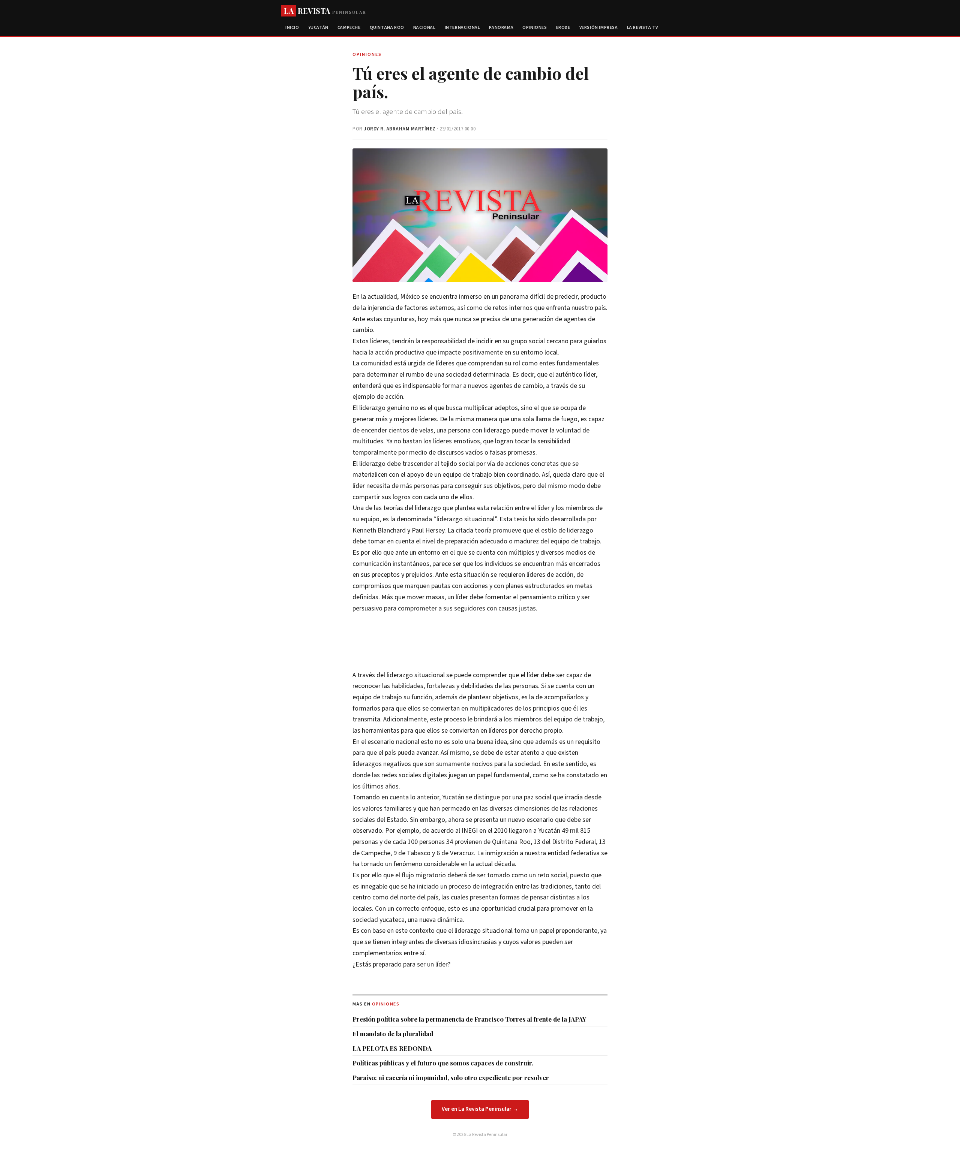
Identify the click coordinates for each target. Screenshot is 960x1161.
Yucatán (318, 27)
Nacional (424, 27)
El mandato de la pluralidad (392, 1033)
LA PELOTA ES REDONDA (392, 1048)
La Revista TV (642, 27)
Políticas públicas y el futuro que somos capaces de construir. (442, 1063)
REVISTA (325, 11)
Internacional (462, 27)
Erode (563, 27)
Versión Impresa (598, 27)
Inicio (292, 27)
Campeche (349, 27)
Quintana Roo (387, 27)
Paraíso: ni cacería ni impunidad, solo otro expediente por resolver (450, 1077)
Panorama (501, 27)
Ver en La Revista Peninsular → (480, 1109)
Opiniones (534, 27)
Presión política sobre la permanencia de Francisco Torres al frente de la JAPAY (469, 1019)
